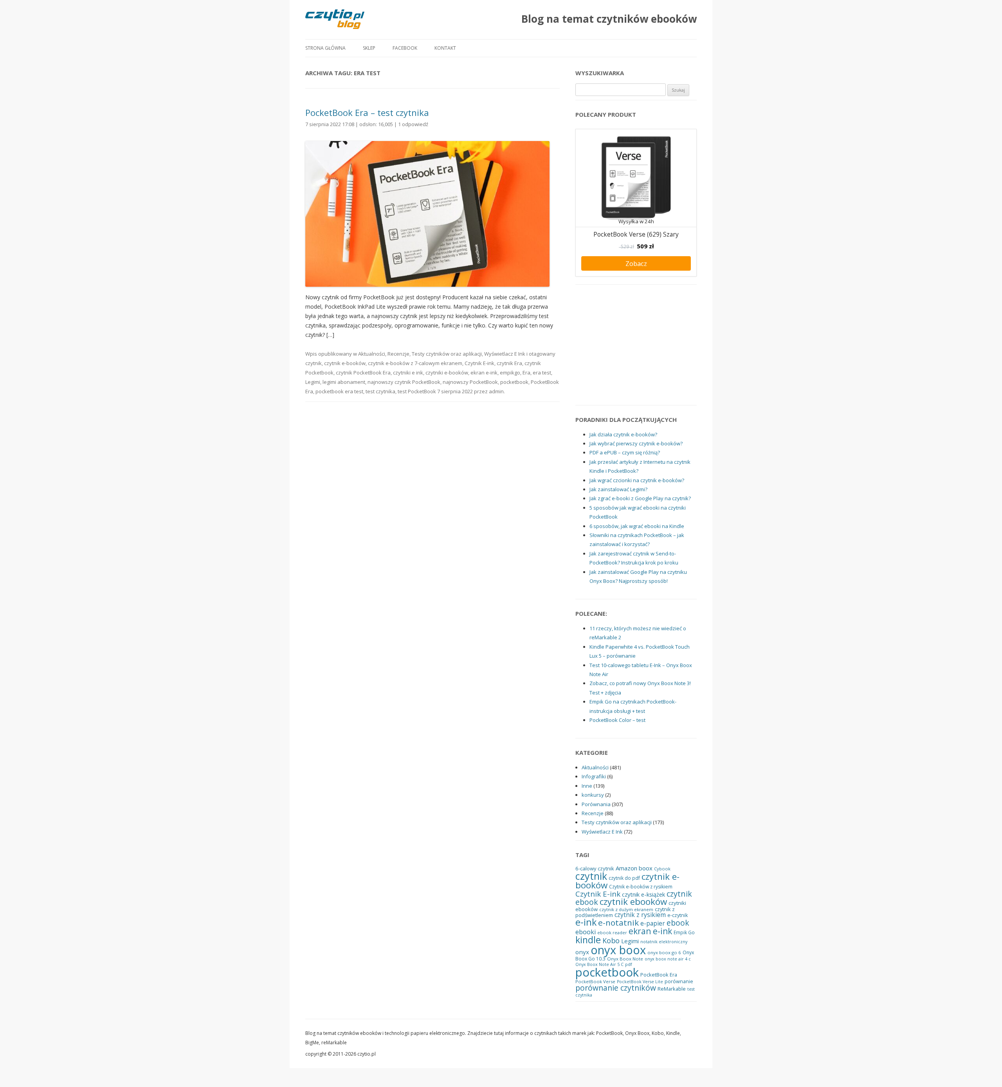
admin (496, 391)
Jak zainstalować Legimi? (618, 489)
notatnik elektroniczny (663, 941)
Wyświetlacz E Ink (504, 353)
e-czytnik (677, 915)
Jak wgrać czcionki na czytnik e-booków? (636, 480)
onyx (582, 952)
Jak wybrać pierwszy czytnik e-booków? (636, 443)
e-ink (586, 922)
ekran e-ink (483, 372)
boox (645, 868)
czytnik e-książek (643, 894)
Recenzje (398, 353)
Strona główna (325, 48)
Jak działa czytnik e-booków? (623, 434)
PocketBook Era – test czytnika (367, 112)
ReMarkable (672, 988)
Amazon (626, 868)
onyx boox (618, 949)
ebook (678, 922)
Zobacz (636, 263)
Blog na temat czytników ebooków (609, 19)
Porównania (596, 804)
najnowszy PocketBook (470, 381)
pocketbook (514, 381)
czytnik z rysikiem (640, 914)
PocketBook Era (658, 974)
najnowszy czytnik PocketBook (404, 381)
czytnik (313, 363)
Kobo (611, 940)
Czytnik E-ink (479, 363)
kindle (588, 939)
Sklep (369, 48)
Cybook (662, 869)
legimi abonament (344, 381)
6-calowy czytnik (594, 868)
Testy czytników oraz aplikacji (447, 353)
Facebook (405, 48)
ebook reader (612, 932)
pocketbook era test (339, 391)
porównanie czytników (615, 987)
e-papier (652, 923)
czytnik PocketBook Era (363, 372)
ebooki (585, 932)
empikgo (510, 372)
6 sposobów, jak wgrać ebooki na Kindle (636, 526)
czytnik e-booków (345, 363)
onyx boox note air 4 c (668, 959)
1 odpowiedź (413, 124)
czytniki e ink (408, 372)
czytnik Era (509, 363)
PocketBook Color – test (617, 719)
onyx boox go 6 (664, 952)
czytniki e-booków (446, 372)
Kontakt (445, 48)
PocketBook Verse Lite (640, 981)
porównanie (679, 981)
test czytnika (380, 391)
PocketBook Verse (595, 981)
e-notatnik (618, 922)
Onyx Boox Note (625, 959)
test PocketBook (417, 391)
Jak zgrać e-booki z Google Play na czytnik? (640, 498)
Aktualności (371, 353)
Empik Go (684, 932)
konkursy (593, 794)
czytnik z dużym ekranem (626, 909)
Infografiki (594, 776)
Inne (587, 785)
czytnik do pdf (624, 878)
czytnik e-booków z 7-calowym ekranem (415, 363)
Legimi (312, 381)
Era (526, 372)
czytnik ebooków (633, 901)
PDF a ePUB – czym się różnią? (624, 452)
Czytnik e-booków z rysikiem (640, 886)
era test (542, 372)
